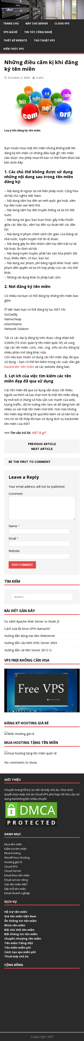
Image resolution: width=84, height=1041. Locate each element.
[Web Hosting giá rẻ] (19, 734)
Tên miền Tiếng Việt (18, 943)
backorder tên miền (19, 367)
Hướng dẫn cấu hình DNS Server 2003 (30, 643)
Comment (16, 494)
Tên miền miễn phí (17, 947)
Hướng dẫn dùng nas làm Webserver (29, 636)
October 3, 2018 (19, 78)
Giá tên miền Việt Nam (20, 916)
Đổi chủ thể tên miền (19, 930)
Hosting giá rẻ (13, 862)
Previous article (42, 444)
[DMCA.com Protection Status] (31, 825)
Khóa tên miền (14, 925)
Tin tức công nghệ (38, 32)
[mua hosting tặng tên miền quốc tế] (30, 753)
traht (40, 78)
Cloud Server (12, 871)
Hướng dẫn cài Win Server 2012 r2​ (28, 650)
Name (13, 526)
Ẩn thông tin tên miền (20, 921)
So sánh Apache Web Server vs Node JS (31, 621)
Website (14, 551)
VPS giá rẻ (10, 32)
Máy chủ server (36, 23)
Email (13, 538)
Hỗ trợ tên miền (15, 912)
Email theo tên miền (17, 875)
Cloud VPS (11, 866)
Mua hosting (12, 853)
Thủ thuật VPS (44, 40)
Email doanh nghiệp (17, 893)
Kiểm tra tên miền (15, 849)
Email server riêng (16, 880)
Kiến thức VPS (13, 49)
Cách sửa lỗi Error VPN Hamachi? (27, 629)
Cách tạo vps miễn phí (20, 952)
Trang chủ (11, 23)
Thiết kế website (15, 40)
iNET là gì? (39, 433)
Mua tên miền (13, 844)
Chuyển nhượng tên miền (22, 938)
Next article (42, 449)
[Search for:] (42, 597)
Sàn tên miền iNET (16, 884)
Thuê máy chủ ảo (16, 956)
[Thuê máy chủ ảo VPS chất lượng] (42, 17)
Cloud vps (61, 23)
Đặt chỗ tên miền (15, 889)
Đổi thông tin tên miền (20, 934)
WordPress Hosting (17, 857)
